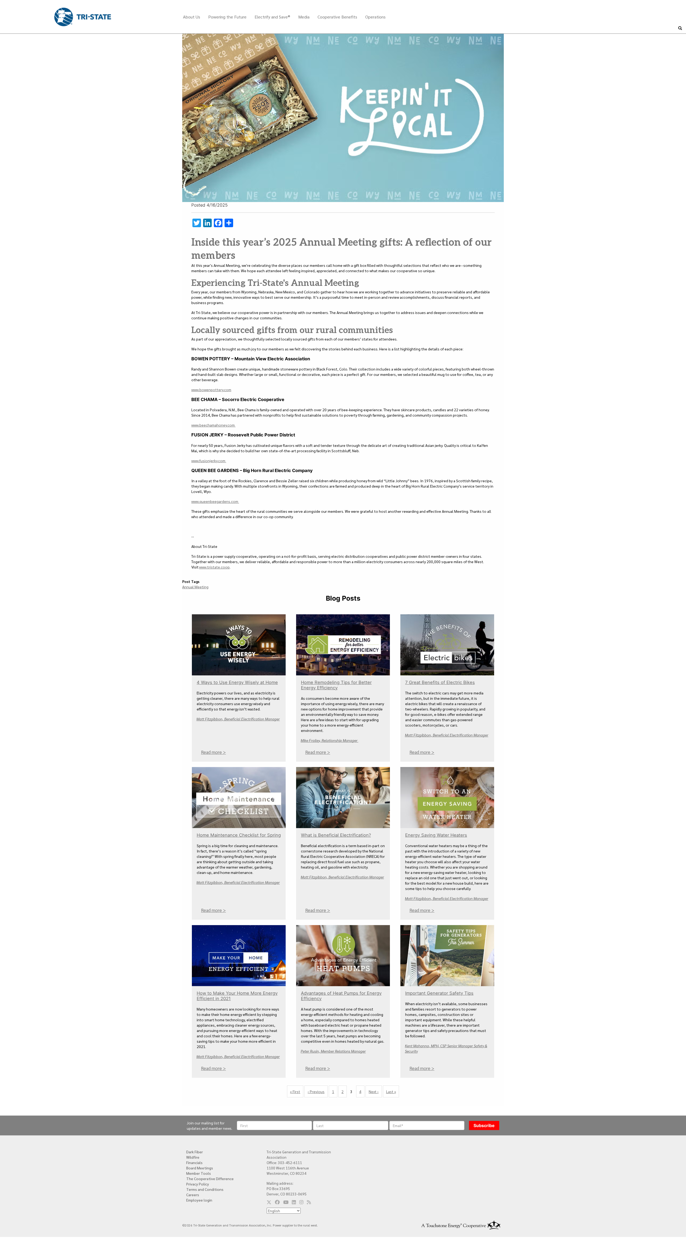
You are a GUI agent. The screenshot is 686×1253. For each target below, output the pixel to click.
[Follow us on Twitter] (269, 1202)
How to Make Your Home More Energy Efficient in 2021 (237, 995)
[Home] (82, 12)
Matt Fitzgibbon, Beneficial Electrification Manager (238, 718)
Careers (192, 1194)
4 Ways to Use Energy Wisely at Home (237, 682)
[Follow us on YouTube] (286, 1202)
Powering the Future (227, 17)
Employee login (199, 1200)
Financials (194, 1162)
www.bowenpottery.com (211, 389)
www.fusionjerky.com (208, 460)
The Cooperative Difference (210, 1178)
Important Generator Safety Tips (439, 993)
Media (304, 17)
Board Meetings (199, 1167)
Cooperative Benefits (337, 17)
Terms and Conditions (204, 1189)
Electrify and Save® (272, 17)
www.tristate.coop (214, 566)
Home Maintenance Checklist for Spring (239, 835)
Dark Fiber (194, 1151)
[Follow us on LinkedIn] (294, 1202)
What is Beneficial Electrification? (336, 835)
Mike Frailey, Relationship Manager (329, 740)
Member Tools (198, 1173)
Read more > (213, 752)
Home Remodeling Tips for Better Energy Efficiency (336, 685)
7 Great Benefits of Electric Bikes (440, 682)
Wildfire (192, 1157)
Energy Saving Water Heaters (436, 835)
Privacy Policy (197, 1183)
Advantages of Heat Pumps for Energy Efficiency (341, 995)
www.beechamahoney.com (213, 424)
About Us (191, 17)
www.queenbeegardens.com (215, 501)
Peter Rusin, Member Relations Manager (333, 1050)
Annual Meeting (195, 586)
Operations (375, 17)
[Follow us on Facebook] (277, 1202)
